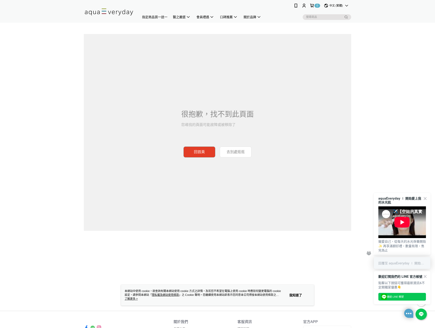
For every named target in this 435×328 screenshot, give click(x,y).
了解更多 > (131, 298)
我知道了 (295, 295)
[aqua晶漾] (109, 12)
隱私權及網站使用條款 (165, 295)
